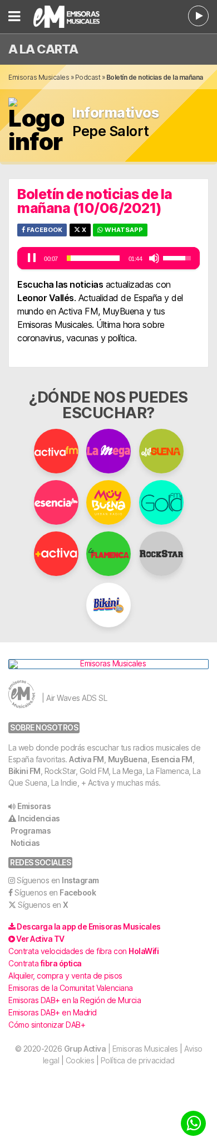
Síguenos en (58, 880)
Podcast (88, 77)
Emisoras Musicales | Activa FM (75, 17)
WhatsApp (123, 230)
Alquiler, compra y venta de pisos (65, 975)
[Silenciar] (154, 258)
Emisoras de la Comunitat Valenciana (70, 988)
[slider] (93, 258)
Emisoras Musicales (38, 77)
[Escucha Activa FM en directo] (198, 16)
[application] (108, 258)
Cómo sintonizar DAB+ (46, 1024)
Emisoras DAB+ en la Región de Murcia (74, 1000)
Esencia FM (172, 759)
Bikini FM (24, 771)
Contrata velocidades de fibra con (83, 951)
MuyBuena (127, 759)
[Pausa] (31, 258)
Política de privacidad (138, 1060)
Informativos (115, 113)
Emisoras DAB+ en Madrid (52, 1012)
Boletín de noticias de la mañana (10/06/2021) (94, 201)
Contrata (45, 963)
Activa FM (86, 759)
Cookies (80, 1060)
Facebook (43, 230)
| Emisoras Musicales (121, 1048)
